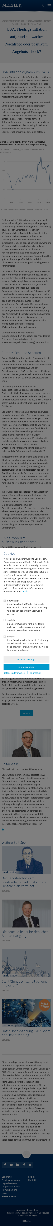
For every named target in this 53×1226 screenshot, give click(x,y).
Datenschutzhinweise (14, 672)
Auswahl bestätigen (26, 659)
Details (25, 591)
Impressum (35, 672)
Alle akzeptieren (26, 666)
